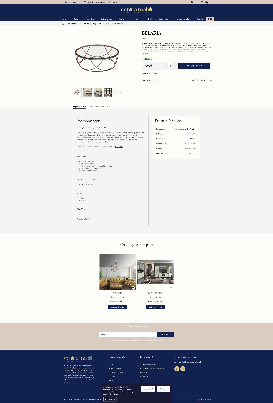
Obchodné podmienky (148, 364)
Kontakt (114, 2)
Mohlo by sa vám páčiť (99, 106)
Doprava (112, 376)
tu (121, 394)
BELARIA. (119, 147)
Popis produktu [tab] (79, 106)
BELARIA (152, 80)
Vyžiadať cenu (117, 307)
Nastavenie (110, 399)
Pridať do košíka (194, 66)
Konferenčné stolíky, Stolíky (185, 129)
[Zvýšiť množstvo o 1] (175, 66)
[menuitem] (65, 19)
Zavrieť (156, 80)
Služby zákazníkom (115, 368)
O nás (111, 364)
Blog (141, 380)
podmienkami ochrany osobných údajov (147, 340)
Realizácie (143, 372)
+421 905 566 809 (187, 357)
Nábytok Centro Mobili (176, 368)
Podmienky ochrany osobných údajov (153, 368)
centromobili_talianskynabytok (182, 368)
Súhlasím (163, 389)
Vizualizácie (144, 376)
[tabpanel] (117, 282)
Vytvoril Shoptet (206, 399)
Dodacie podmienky (116, 372)
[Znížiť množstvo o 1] (166, 66)
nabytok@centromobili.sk (189, 361)
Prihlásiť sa (165, 334)
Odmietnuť (148, 389)
